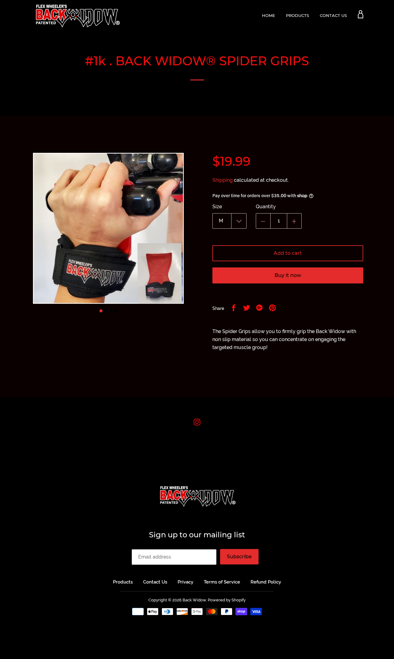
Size (217, 206)
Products (297, 15)
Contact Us (333, 15)
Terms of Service (222, 582)
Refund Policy (266, 582)
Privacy (185, 582)
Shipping (222, 180)
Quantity (266, 206)
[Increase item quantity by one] (294, 221)
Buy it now (288, 275)
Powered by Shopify (227, 600)
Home (268, 15)
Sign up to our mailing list (197, 534)
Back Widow (194, 600)
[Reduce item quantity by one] (263, 221)
